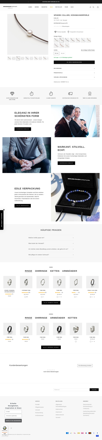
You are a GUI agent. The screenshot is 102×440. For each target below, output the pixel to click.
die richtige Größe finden (88, 50)
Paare (66, 7)
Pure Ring (42, 290)
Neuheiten (44, 7)
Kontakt (37, 404)
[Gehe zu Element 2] (14, 58)
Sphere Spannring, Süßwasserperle (9, 291)
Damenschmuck (23, 129)
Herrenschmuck (66, 163)
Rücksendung (39, 412)
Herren (37, 7)
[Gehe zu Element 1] (9, 58)
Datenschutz (59, 409)
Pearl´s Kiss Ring (92, 290)
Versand (65, 20)
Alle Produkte (23, 205)
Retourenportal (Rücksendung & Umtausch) (87, 406)
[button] (1, 220)
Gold (51, 7)
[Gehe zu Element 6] (31, 58)
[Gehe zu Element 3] (18, 58)
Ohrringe (41, 271)
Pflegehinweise (39, 407)
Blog (72, 7)
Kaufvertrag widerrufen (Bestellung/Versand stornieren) (89, 413)
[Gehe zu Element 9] (45, 58)
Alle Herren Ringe (51, 347)
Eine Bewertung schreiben (85, 365)
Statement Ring (26, 290)
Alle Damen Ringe (51, 302)
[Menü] (7, 426)
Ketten (54, 271)
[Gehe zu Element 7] (36, 58)
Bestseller (58, 7)
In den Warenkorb (74, 62)
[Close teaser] (4, 209)
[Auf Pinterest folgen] (11, 428)
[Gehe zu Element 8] (40, 58)
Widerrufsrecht (60, 414)
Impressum (59, 412)
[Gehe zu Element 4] (22, 58)
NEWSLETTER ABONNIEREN (13, 420)
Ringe (28, 271)
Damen (30, 7)
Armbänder (69, 271)
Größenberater (39, 415)
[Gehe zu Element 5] (27, 58)
